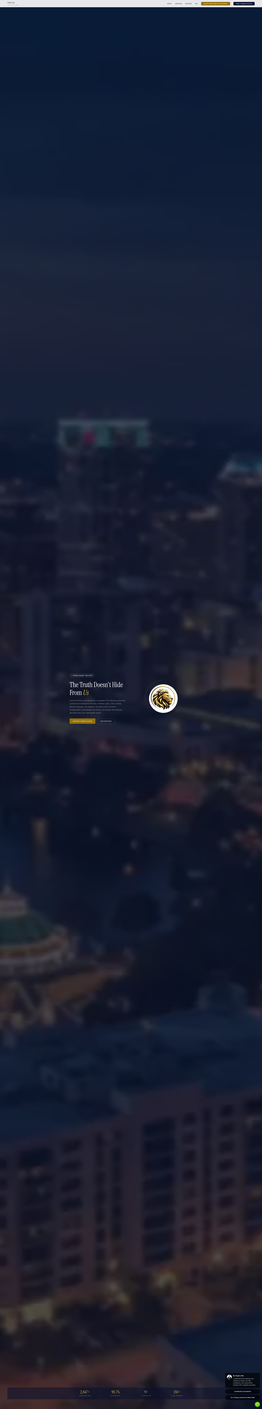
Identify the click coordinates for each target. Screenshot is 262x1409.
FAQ (196, 3)
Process (188, 3)
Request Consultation (82, 721)
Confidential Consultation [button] (242, 1391)
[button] (257, 1404)
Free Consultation (244, 3)
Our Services (106, 721)
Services (178, 3)
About (169, 3)
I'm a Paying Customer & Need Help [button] (243, 1397)
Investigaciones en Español (216, 3)
